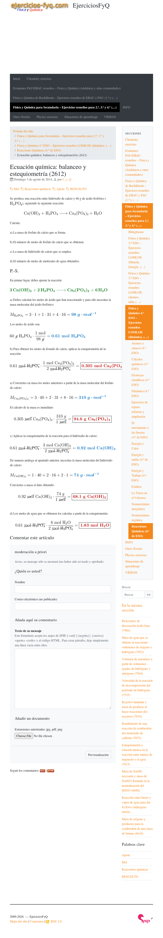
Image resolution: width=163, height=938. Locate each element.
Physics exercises (47, 117)
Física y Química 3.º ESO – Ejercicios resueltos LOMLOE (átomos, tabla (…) (139, 287)
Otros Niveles (21, 117)
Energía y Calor (138, 445)
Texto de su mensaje (28, 630)
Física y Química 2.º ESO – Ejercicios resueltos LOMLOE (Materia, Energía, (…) (139, 252)
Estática (136, 486)
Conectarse (37, 921)
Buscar (126, 587)
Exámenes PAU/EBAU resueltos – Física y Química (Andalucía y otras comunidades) (67, 88)
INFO (126, 107)
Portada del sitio (23, 131)
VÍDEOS (110, 117)
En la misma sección (132, 608)
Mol (16, 189)
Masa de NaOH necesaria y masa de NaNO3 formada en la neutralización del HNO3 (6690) (136, 780)
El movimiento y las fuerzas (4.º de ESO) (140, 430)
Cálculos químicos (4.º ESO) (140, 364)
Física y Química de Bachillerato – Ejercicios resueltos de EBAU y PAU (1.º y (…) (65, 98)
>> (148, 594)
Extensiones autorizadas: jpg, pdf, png (38, 729)
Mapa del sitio (19, 921)
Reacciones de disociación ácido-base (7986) (136, 625)
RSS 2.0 (55, 921)
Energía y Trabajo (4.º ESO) (139, 475)
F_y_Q (66, 179)
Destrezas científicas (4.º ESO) (140, 380)
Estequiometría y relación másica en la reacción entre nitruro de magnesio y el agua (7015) (137, 754)
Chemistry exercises (39, 78)
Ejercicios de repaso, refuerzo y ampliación (140, 409)
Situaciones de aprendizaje (81, 117)
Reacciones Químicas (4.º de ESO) (39, 150)
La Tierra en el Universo (139, 495)
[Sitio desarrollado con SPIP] (145, 918)
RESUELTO (78, 189)
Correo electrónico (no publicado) (36, 599)
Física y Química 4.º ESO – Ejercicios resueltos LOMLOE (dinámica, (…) (64, 145)
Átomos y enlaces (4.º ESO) (139, 348)
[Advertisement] (81, 44)
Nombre (20, 582)
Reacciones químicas (37, 189)
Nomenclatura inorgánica (140, 506)
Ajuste (60, 189)
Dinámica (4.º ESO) (140, 393)
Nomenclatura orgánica (140, 517)
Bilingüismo (136, 232)
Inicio (16, 78)
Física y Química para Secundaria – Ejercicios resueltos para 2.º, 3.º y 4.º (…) (64, 107)
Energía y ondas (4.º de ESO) (140, 459)
